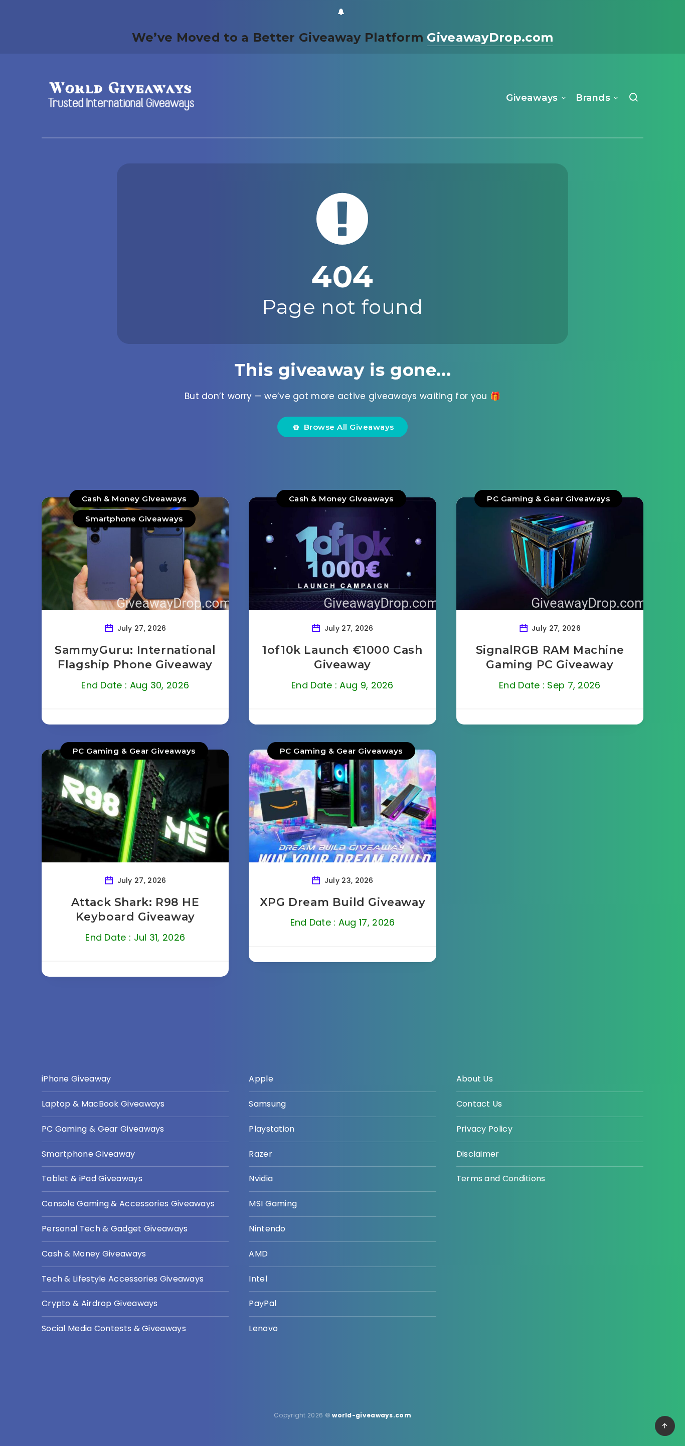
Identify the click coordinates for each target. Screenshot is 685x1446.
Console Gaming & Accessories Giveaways (128, 1203)
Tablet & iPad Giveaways (92, 1178)
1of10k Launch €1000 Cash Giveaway (342, 657)
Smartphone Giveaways (134, 518)
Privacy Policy (484, 1129)
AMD (258, 1253)
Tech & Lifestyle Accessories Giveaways (123, 1279)
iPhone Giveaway (76, 1078)
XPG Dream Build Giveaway (342, 902)
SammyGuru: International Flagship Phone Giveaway (135, 657)
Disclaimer (477, 1154)
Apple (261, 1078)
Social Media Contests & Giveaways (114, 1328)
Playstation (271, 1129)
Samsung (267, 1104)
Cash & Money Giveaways (134, 498)
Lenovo (263, 1328)
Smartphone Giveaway (88, 1154)
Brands (593, 97)
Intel (258, 1279)
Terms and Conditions (501, 1178)
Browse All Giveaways (346, 427)
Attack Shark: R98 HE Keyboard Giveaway (135, 909)
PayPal (262, 1303)
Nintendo (267, 1228)
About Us (474, 1078)
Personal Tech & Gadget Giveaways (115, 1228)
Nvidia (261, 1178)
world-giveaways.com (371, 1415)
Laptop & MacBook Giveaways (103, 1104)
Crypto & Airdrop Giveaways (100, 1303)
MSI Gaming (273, 1203)
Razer (260, 1154)
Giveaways (532, 97)
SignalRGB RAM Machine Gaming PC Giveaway (550, 657)
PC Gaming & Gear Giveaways (548, 498)
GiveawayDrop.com (490, 37)
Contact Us (479, 1104)
